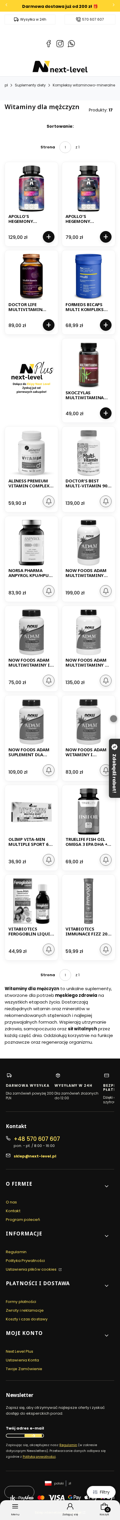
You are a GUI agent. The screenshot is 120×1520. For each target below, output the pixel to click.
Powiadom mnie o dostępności (48, 501)
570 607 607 (93, 19)
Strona (47, 147)
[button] (58, 1186)
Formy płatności (21, 1301)
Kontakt (13, 1211)
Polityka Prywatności (25, 1260)
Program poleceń (23, 1219)
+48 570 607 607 (37, 1139)
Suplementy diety (30, 85)
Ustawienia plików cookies (32, 1269)
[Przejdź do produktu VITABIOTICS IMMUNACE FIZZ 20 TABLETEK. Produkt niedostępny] (89, 901)
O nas (11, 1202)
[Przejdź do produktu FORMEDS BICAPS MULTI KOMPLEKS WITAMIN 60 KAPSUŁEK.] (89, 277)
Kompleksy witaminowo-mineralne (84, 85)
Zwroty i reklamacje (25, 1310)
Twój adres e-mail (25, 1428)
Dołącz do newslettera (33, 1435)
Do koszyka (48, 237)
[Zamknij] (113, 718)
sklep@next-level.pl (35, 1156)
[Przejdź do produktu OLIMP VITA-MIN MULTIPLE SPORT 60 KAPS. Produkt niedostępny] (31, 811)
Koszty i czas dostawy (26, 1319)
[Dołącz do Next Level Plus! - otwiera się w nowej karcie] (31, 380)
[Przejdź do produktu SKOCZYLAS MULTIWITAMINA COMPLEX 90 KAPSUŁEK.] (89, 365)
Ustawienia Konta (22, 1360)
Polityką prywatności (39, 1456)
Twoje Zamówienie (24, 1369)
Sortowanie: (60, 126)
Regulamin (16, 1252)
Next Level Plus (19, 1351)
